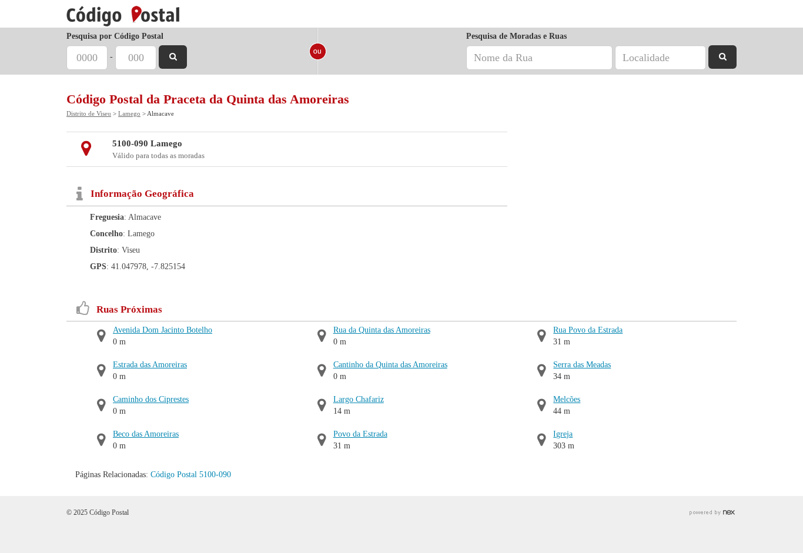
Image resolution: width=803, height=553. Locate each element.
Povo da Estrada (360, 434)
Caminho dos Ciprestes (151, 399)
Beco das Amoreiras (146, 434)
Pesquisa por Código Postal (114, 36)
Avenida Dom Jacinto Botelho (162, 330)
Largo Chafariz (358, 399)
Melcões (566, 399)
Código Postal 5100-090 (190, 474)
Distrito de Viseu (88, 113)
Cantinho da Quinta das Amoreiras (390, 364)
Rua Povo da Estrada (588, 330)
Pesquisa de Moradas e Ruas (516, 36)
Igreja (563, 434)
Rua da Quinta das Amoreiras (381, 330)
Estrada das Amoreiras (150, 364)
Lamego (129, 113)
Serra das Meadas (582, 364)
